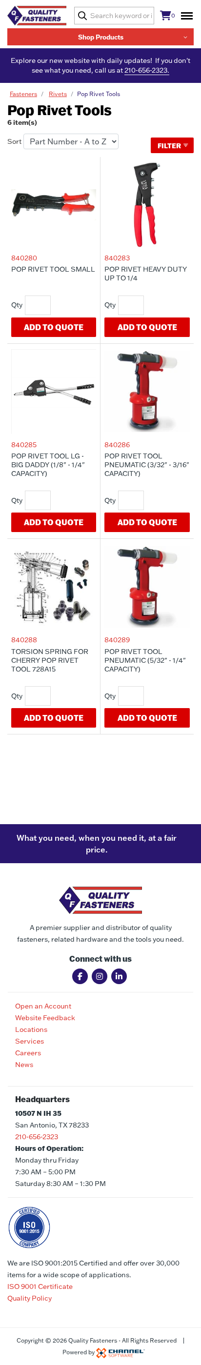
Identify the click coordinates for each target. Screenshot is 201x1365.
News (24, 1064)
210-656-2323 (36, 1136)
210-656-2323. (146, 70)
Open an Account (43, 1006)
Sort (14, 141)
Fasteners (23, 94)
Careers (28, 1052)
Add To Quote (53, 327)
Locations (31, 1029)
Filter (170, 145)
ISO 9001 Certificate (40, 1286)
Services (29, 1041)
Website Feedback (45, 1017)
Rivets (58, 94)
